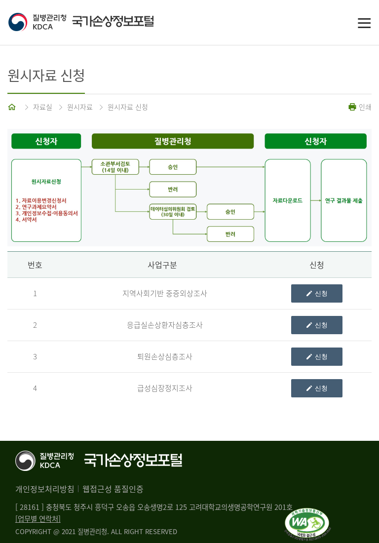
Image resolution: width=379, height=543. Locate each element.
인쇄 (364, 107)
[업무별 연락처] (38, 518)
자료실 (42, 107)
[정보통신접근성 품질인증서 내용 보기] (307, 514)
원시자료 (80, 107)
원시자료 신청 (128, 107)
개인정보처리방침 (45, 489)
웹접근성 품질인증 (113, 489)
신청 (321, 293)
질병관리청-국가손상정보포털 (99, 22)
